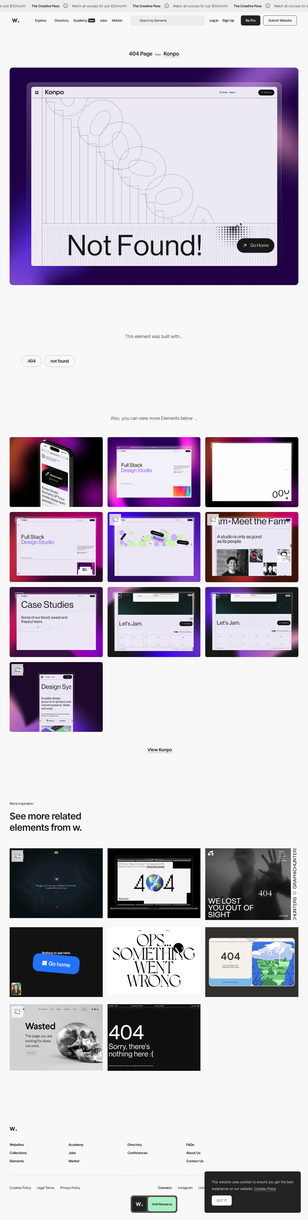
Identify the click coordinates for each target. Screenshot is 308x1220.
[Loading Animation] (251, 472)
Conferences (138, 1153)
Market (117, 20)
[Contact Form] (251, 622)
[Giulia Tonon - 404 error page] (154, 960)
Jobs (103, 20)
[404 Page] (154, 883)
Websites (17, 1145)
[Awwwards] (15, 20)
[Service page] (56, 697)
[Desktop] (154, 472)
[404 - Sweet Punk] (56, 1037)
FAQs (190, 1145)
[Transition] (56, 622)
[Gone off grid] (56, 883)
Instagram (185, 1188)
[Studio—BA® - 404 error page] (154, 1037)
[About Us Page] (154, 547)
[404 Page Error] (251, 962)
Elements (17, 1161)
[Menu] (56, 547)
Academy (83, 20)
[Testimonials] (154, 622)
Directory (62, 20)
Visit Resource (162, 1204)
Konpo (171, 53)
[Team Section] (251, 547)
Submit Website (280, 20)
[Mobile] (56, 472)
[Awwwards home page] (139, 1204)
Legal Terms (45, 1188)
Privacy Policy (70, 1188)
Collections (18, 1153)
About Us (193, 1153)
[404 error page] (56, 962)
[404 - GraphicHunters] (251, 884)
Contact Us (195, 1161)
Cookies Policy (20, 1188)
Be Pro (251, 20)
